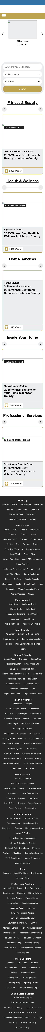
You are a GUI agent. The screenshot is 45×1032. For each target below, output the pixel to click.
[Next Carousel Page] (42, 34)
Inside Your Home (22, 337)
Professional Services (22, 415)
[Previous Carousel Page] (3, 34)
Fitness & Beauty (22, 102)
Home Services (22, 259)
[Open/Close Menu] (3, 15)
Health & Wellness (22, 181)
